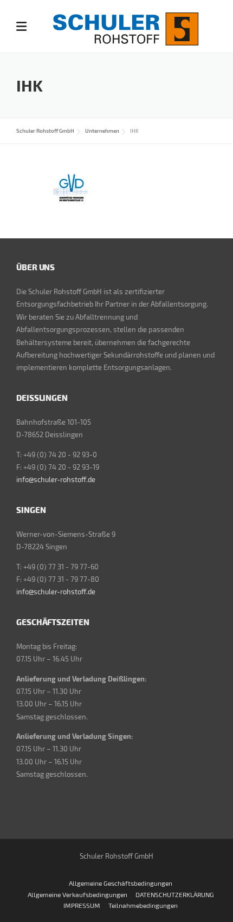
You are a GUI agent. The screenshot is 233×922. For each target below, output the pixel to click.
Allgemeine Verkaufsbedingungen (77, 894)
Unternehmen (102, 130)
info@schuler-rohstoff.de (55, 479)
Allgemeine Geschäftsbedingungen (120, 883)
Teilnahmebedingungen (143, 905)
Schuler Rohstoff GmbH (45, 130)
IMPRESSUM (81, 905)
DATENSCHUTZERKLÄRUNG (174, 894)
